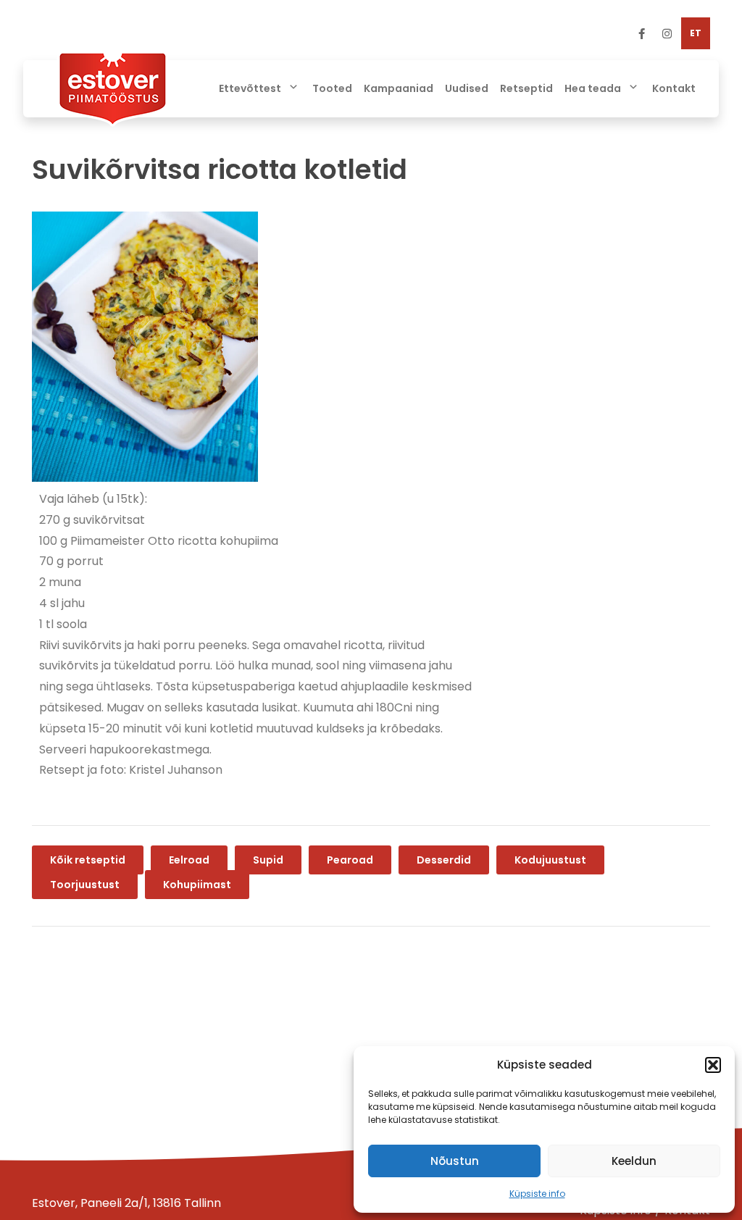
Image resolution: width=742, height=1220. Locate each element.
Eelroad (189, 860)
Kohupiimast (197, 884)
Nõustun (454, 1161)
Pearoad (350, 860)
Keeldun (634, 1161)
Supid (268, 860)
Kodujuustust (550, 860)
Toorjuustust (85, 884)
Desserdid (444, 860)
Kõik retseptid (87, 860)
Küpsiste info (537, 1193)
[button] (713, 1065)
